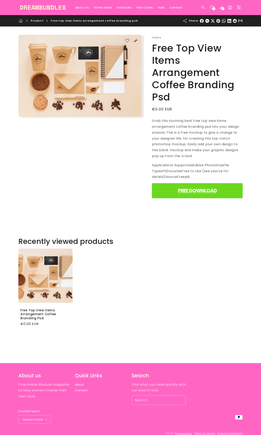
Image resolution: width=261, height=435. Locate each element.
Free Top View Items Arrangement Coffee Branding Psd (38, 314)
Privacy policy (183, 433)
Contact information (230, 433)
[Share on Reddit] (234, 21)
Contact (81, 390)
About (79, 385)
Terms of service (204, 433)
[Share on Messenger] (207, 21)
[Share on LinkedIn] (229, 21)
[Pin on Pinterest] (218, 21)
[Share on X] (212, 21)
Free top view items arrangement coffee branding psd (94, 21)
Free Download (197, 190)
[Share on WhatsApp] (223, 21)
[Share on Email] (240, 21)
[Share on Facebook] (201, 21)
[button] (203, 7)
